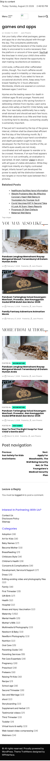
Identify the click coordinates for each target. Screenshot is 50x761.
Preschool (7, 667)
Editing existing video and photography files (24, 579)
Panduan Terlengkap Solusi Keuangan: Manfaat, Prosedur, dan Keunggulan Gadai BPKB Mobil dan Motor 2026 (24, 300)
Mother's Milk (8, 622)
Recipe (5, 681)
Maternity (6, 613)
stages (8, 217)
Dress (5, 574)
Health (5, 600)
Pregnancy (7, 663)
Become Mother (19, 363)
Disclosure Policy (10, 518)
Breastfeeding (9, 552)
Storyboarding (9, 703)
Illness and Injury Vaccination (16, 609)
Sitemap (6, 521)
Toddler (6, 721)
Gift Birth (6, 595)
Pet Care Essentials (11, 658)
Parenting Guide (10, 649)
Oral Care (6, 645)
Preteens (6, 672)
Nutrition (6, 640)
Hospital (6, 604)
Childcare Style (9, 556)
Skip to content (7, 1)
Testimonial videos (11, 712)
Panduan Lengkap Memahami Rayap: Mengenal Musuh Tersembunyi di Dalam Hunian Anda (25, 259)
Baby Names (17, 425)
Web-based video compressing (17, 730)
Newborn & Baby (10, 631)
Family (5, 586)
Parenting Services (11, 654)
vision (32, 159)
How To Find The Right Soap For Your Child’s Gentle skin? (22, 430)
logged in (19, 495)
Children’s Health (10, 561)
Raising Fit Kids (9, 676)
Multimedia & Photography (15, 627)
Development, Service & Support (18, 570)
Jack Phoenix (26, 33)
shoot (5, 699)
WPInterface (8, 754)
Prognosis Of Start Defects (24, 209)
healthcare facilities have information (29, 190)
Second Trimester (10, 690)
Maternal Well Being (21, 212)
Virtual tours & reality (12, 726)
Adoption (6, 534)
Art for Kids (7, 538)
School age (7, 685)
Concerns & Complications (15, 565)
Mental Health (9, 618)
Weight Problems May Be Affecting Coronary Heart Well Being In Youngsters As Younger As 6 (28, 196)
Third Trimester (9, 717)
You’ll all (43, 52)
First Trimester (9, 591)
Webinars (6, 735)
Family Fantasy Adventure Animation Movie (23, 313)
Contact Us (7, 515)
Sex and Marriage (10, 694)
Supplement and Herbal (13, 708)
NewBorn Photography (13, 636)
